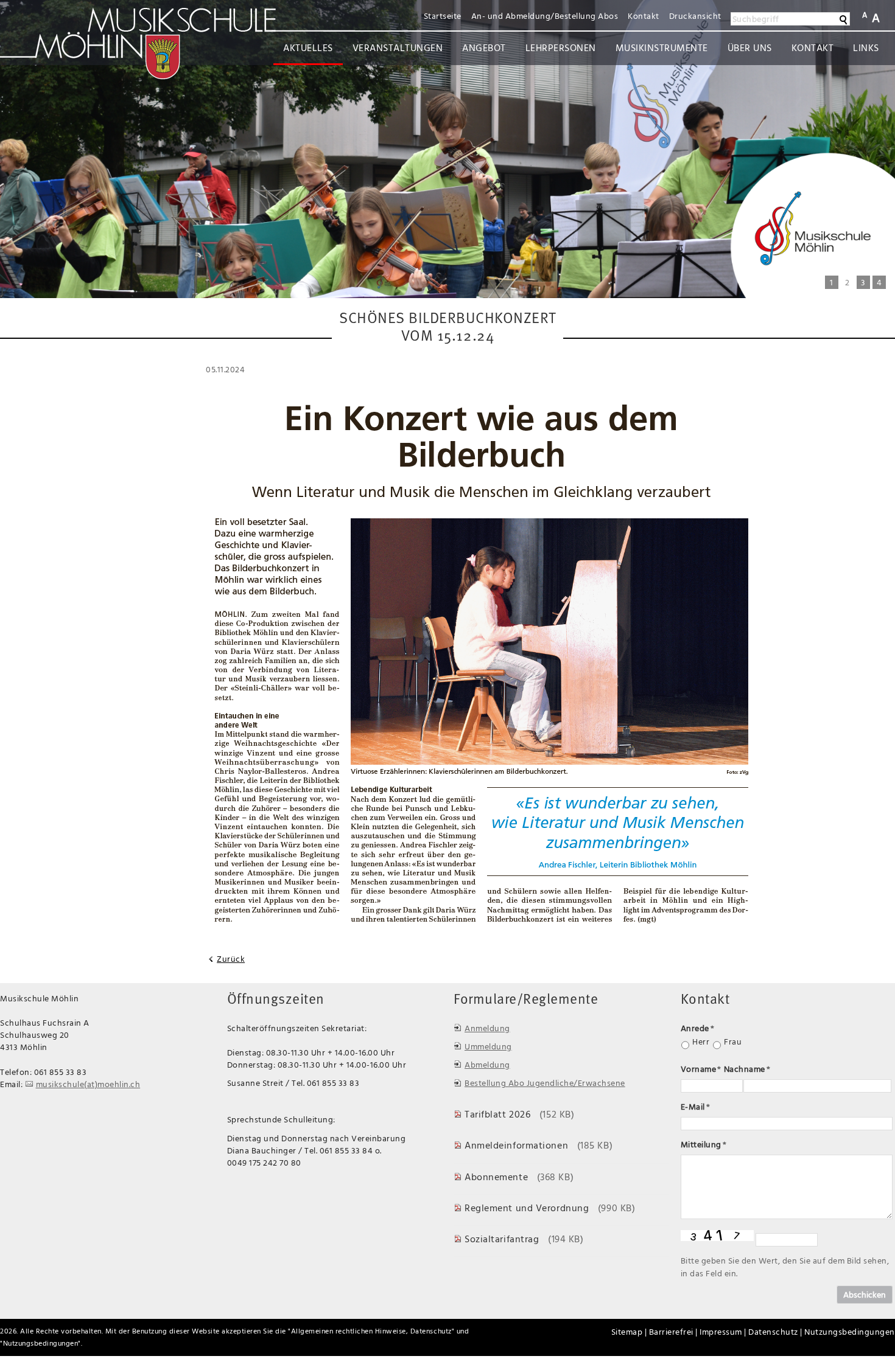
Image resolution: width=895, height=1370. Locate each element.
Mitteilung (704, 1144)
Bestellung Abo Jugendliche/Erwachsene (545, 1082)
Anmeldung (487, 1027)
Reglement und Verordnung (527, 1207)
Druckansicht (695, 15)
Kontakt (643, 15)
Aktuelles (308, 47)
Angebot (484, 47)
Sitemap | (629, 1331)
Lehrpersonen (560, 47)
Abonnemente (496, 1176)
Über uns (750, 47)
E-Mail (696, 1106)
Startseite (443, 15)
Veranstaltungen (398, 47)
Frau (733, 1041)
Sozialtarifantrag (502, 1238)
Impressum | (723, 1331)
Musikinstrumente (662, 47)
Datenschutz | (775, 1331)
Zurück (231, 959)
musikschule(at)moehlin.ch (88, 1083)
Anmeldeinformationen (516, 1145)
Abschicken (864, 1294)
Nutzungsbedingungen (41, 1343)
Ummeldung (488, 1046)
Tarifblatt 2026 (497, 1114)
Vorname (701, 1068)
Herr (700, 1041)
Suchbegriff (755, 18)
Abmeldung (487, 1064)
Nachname (747, 1068)
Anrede (698, 1027)
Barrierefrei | (673, 1331)
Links (866, 47)
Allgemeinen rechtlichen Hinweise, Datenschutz (371, 1331)
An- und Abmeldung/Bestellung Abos (545, 15)
